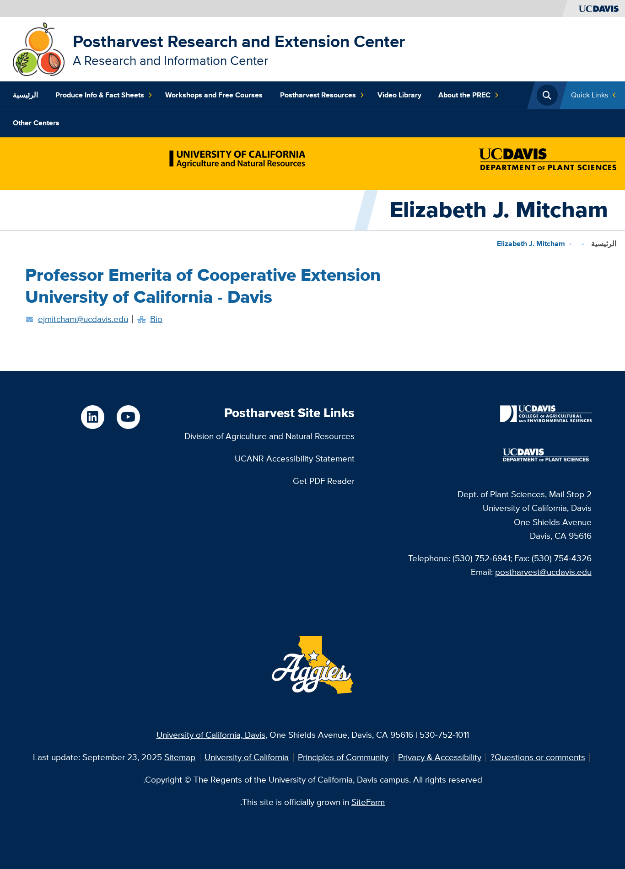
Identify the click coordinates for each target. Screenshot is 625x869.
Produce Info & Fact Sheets (99, 95)
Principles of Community (343, 757)
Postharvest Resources (318, 95)
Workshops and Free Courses (214, 95)
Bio (156, 319)
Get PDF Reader (324, 481)
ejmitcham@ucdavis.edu (83, 319)
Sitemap (179, 757)
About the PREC (464, 95)
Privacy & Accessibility (439, 757)
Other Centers (36, 123)
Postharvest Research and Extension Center (239, 41)
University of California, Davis (210, 735)
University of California (247, 757)
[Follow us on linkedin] (92, 417)
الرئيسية (25, 95)
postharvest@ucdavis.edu (543, 572)
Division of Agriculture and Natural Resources (269, 436)
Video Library (399, 95)
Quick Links (589, 95)
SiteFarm (368, 802)
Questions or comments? (537, 757)
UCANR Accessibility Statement (295, 458)
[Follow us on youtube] (128, 417)
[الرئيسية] (39, 48)
